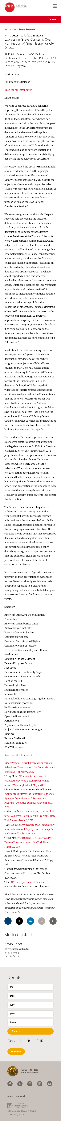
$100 (12, 996)
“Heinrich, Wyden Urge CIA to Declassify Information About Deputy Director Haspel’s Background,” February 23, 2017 (29, 829)
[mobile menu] (55, 6)
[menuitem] (10, 1083)
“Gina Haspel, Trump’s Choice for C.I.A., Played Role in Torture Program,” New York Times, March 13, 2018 (30, 816)
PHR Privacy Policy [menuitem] (16, 1114)
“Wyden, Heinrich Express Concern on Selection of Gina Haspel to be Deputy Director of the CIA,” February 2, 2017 (29, 767)
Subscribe (16, 1051)
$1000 (13, 1022)
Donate (53, 19)
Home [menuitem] (10, 1096)
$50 (11, 987)
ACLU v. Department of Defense (28, 882)
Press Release (27, 29)
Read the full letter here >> (19, 90)
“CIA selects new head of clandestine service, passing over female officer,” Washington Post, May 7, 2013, (26, 780)
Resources (10, 29)
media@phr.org (11, 952)
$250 (12, 1004)
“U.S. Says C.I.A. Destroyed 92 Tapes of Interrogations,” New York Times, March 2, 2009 (28, 842)
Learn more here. (13, 912)
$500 (12, 1013)
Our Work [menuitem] (20, 1096)
